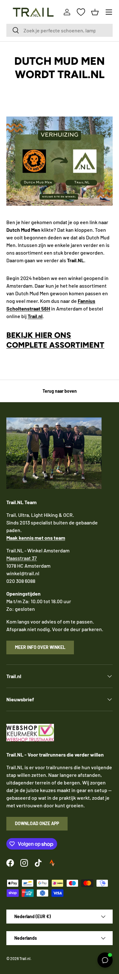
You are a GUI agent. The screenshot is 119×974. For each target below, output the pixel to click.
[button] (95, 12)
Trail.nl (24, 958)
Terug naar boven (60, 391)
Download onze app (37, 823)
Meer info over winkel (40, 647)
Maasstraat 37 (21, 558)
